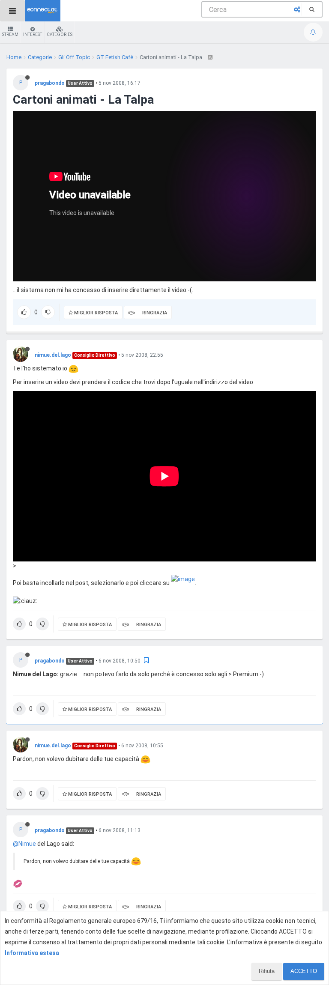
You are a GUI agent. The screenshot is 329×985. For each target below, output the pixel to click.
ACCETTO (303, 971)
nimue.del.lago (53, 355)
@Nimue (24, 843)
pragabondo (50, 83)
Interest (32, 34)
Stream (10, 34)
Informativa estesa (32, 952)
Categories (59, 34)
